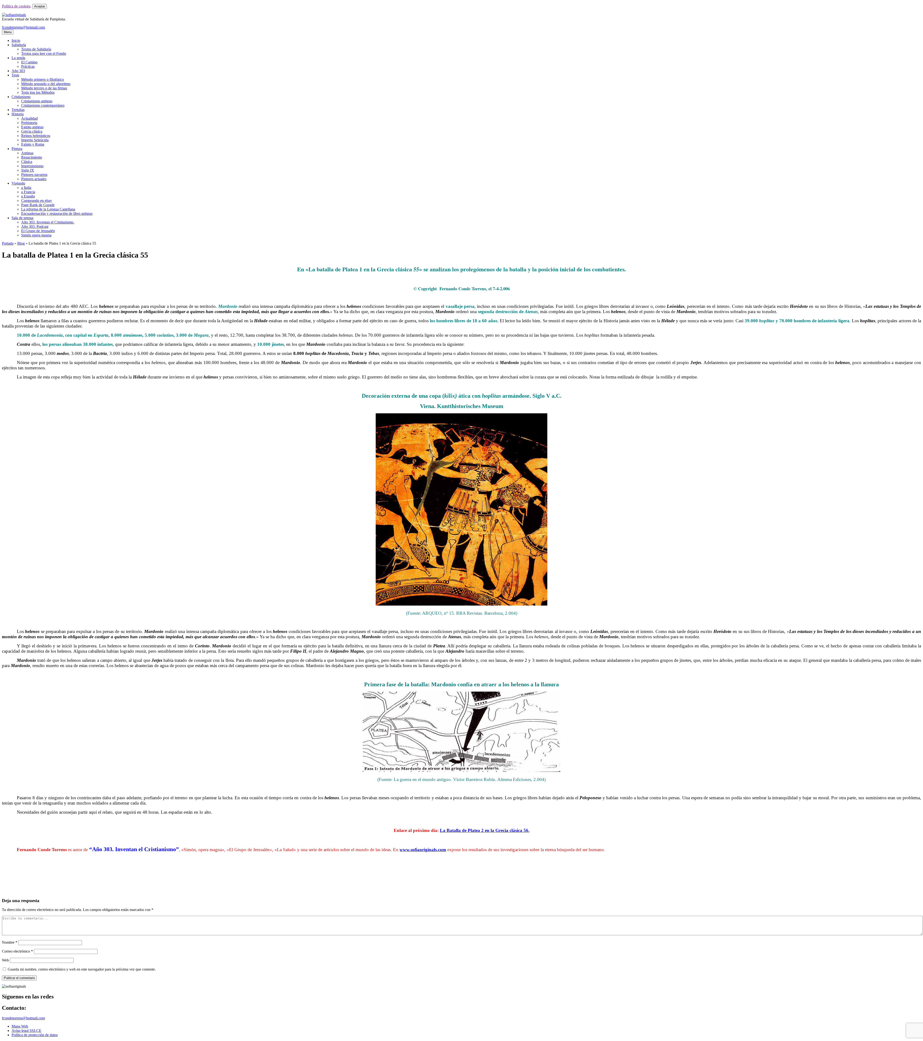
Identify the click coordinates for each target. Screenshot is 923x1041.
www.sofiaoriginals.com (422, 849)
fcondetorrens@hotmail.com (23, 27)
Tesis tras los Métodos (38, 92)
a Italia (26, 188)
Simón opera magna (36, 235)
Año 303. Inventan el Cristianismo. (47, 222)
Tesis (15, 75)
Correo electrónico (17, 951)
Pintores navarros (34, 175)
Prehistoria (29, 123)
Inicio (16, 40)
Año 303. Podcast (34, 226)
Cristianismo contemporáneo (42, 105)
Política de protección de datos (35, 1035)
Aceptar (39, 6)
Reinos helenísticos (35, 136)
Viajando (18, 183)
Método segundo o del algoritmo (45, 84)
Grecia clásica (31, 131)
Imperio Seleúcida (35, 140)
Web (5, 960)
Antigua (27, 153)
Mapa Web (20, 1026)
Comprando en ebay (36, 200)
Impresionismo (32, 166)
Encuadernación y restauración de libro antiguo (57, 213)
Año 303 (18, 71)
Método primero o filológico (42, 79)
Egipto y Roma (32, 144)
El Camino (29, 62)
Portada (7, 243)
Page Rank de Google (38, 205)
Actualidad (29, 118)
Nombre (9, 942)
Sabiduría (19, 45)
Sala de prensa (22, 218)
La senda (18, 58)
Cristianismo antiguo (36, 101)
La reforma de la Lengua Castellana (48, 209)
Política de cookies (16, 6)
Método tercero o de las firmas (44, 88)
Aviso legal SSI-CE (26, 1031)
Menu (8, 32)
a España (28, 196)
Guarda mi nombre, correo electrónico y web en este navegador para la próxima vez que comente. (82, 969)
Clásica (26, 162)
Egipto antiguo (32, 127)
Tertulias (18, 110)
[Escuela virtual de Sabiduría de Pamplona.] (14, 15)
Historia (18, 114)
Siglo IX (27, 170)
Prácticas (28, 66)
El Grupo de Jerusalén (38, 231)
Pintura (17, 149)
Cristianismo (21, 97)
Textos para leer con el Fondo (43, 53)
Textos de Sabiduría (36, 49)
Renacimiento (31, 157)
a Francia (28, 192)
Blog (21, 243)
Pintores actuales (33, 179)
